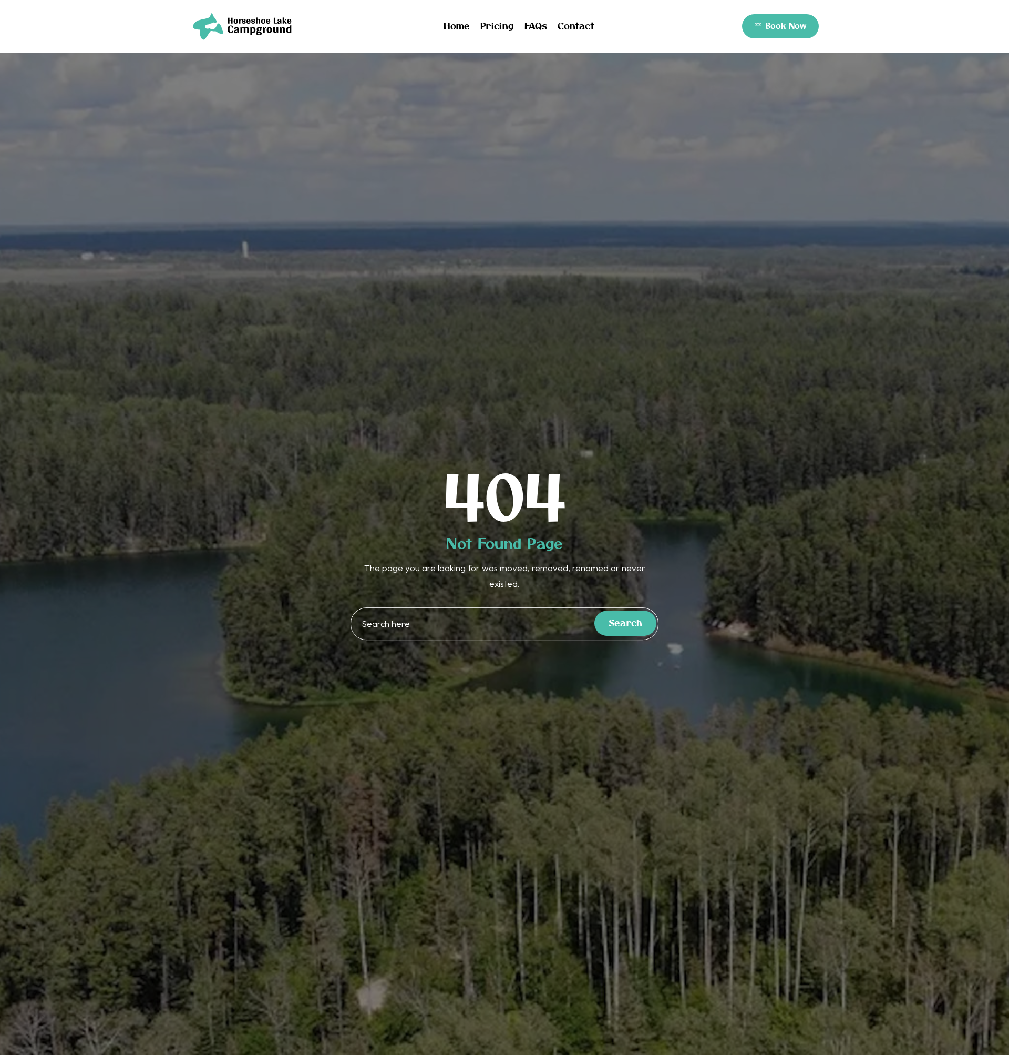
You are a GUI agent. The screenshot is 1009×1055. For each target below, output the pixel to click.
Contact (576, 26)
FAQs (535, 26)
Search (625, 623)
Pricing (497, 26)
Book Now (786, 26)
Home (457, 26)
